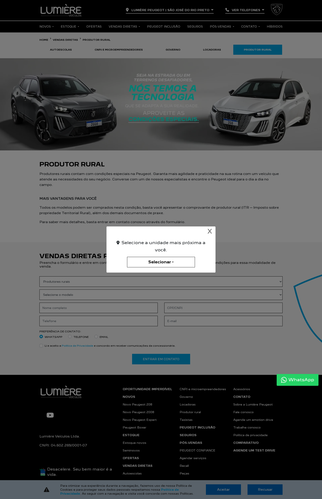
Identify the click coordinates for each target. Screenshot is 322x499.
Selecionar (159, 262)
